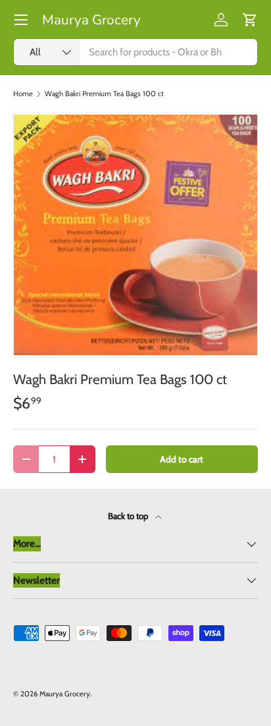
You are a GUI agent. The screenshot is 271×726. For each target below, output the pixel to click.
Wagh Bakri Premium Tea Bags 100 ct (104, 94)
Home (23, 94)
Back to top (129, 516)
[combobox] (135, 52)
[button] (249, 19)
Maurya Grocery (64, 693)
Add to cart (181, 459)
